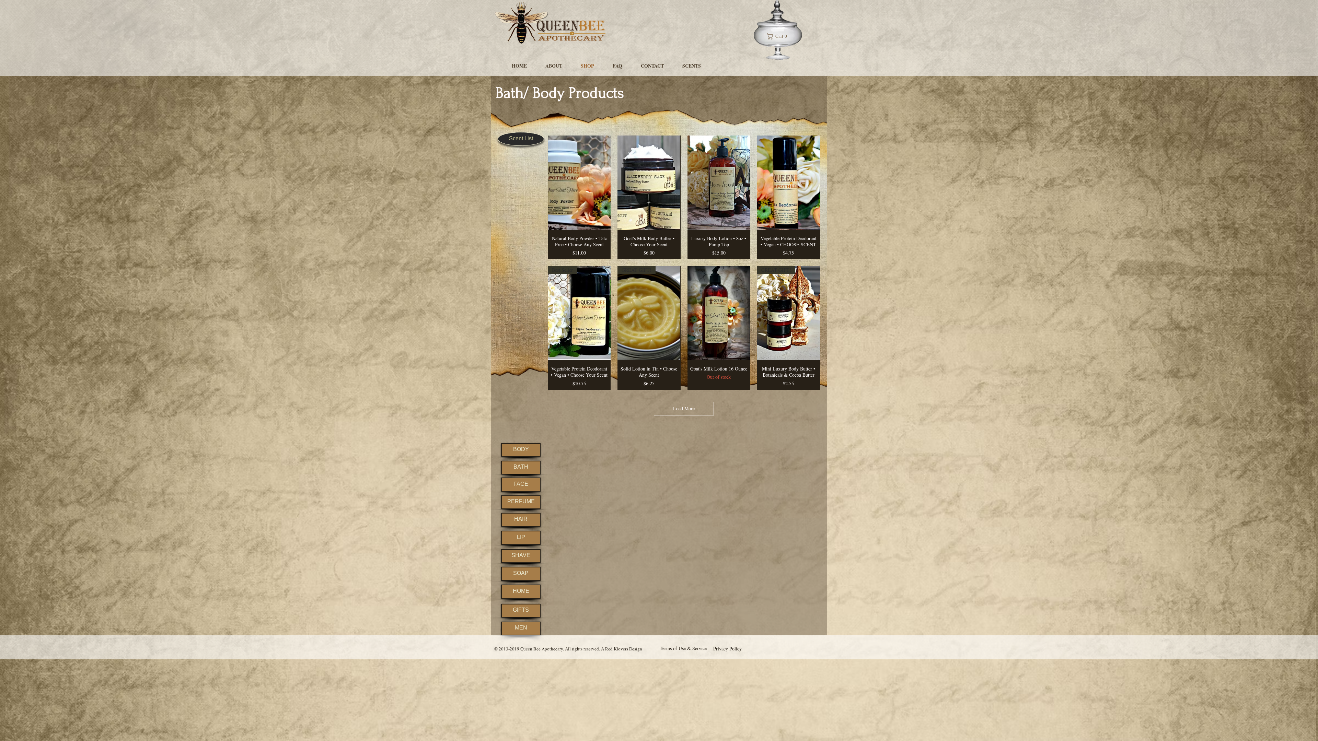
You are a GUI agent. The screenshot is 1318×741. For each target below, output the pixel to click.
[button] (779, 36)
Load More (684, 408)
